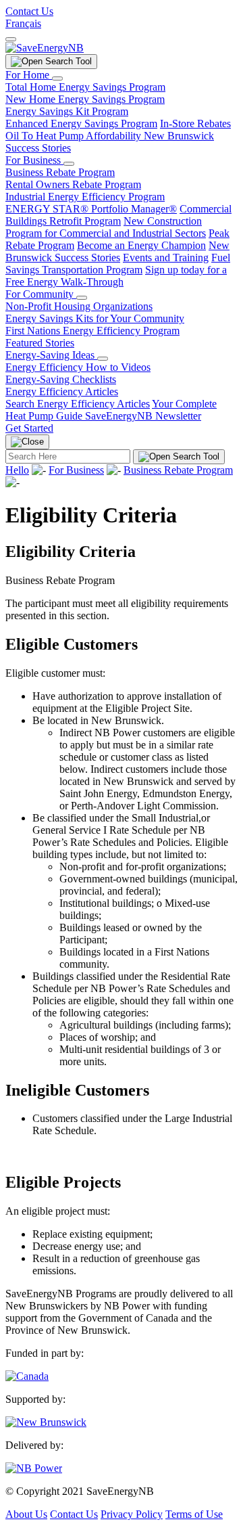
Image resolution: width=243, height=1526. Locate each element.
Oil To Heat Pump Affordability (74, 135)
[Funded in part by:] (27, 1376)
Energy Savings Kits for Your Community (94, 318)
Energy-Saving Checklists (60, 379)
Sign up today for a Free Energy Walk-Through (116, 276)
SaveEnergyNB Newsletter (143, 416)
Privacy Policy (132, 1514)
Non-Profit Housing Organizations (79, 306)
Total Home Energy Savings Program (85, 87)
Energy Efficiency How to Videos (78, 367)
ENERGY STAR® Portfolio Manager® (91, 209)
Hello (17, 470)
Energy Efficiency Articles (61, 391)
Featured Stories (39, 343)
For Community (40, 294)
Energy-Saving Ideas (51, 355)
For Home (28, 75)
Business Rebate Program (60, 172)
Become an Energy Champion (141, 245)
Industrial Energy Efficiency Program (85, 196)
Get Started (29, 428)
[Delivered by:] (33, 1468)
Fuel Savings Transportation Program (117, 263)
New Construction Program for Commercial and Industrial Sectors (105, 227)
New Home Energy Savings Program (85, 99)
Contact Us (29, 11)
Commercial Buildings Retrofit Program (118, 215)
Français (23, 23)
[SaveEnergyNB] (44, 47)
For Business (34, 160)
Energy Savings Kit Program (66, 111)
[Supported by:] (45, 1422)
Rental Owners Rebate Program (73, 184)
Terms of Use (194, 1514)
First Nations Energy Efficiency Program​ (92, 330)
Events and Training (166, 257)
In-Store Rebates (195, 123)
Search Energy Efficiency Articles (77, 403)
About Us (26, 1514)
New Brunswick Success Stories (117, 251)
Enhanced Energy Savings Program (81, 123)
